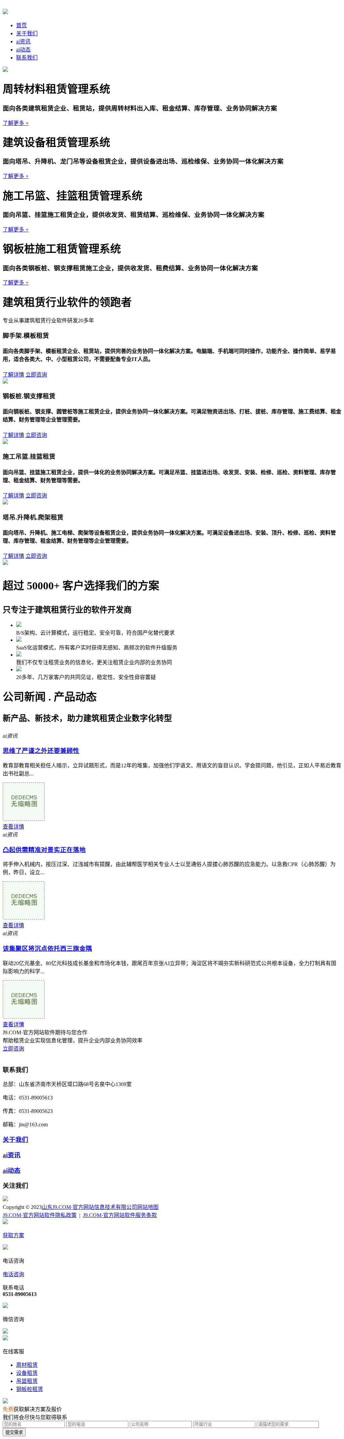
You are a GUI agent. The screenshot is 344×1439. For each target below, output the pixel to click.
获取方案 (13, 1235)
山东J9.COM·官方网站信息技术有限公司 (89, 1207)
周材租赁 (27, 1365)
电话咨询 (13, 1274)
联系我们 (27, 57)
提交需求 (14, 1432)
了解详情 (13, 374)
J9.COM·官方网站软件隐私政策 (40, 1215)
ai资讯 (23, 41)
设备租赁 (27, 1373)
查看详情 (13, 826)
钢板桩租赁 (29, 1389)
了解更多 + (16, 123)
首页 (21, 25)
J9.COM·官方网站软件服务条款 (120, 1215)
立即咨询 (36, 374)
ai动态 (23, 49)
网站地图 (148, 1207)
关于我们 (27, 33)
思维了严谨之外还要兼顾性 (41, 750)
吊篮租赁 (27, 1381)
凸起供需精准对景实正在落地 (44, 849)
